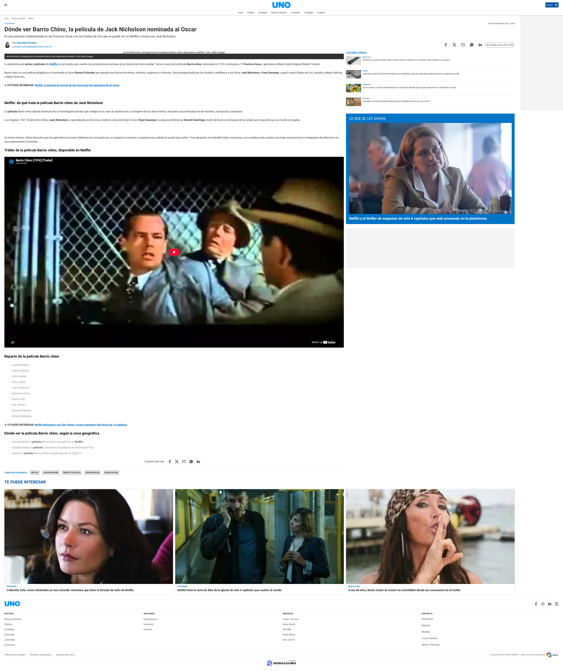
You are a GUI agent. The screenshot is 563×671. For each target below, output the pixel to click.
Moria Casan (354, 586)
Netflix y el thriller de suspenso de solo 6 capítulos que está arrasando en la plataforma (418, 218)
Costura (366, 98)
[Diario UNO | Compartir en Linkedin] (480, 44)
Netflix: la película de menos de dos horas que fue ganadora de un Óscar (77, 85)
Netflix (53, 64)
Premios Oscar (92, 473)
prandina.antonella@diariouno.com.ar (32, 46)
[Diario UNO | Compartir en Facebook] (445, 44)
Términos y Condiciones (41, 655)
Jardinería (367, 84)
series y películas (71, 473)
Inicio (240, 12)
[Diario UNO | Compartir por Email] (463, 44)
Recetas (426, 631)
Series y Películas (279, 12)
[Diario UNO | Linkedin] (550, 604)
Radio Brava (289, 634)
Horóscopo (427, 619)
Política (250, 12)
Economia (295, 12)
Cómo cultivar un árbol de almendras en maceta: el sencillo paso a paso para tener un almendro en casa (409, 87)
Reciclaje (366, 57)
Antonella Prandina (27, 42)
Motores (426, 625)
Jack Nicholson (50, 473)
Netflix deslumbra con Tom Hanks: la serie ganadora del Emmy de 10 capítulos (81, 424)
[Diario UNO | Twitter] (557, 604)
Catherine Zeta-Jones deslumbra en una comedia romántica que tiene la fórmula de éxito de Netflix (70, 590)
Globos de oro (111, 473)
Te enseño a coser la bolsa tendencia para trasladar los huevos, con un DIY (396, 101)
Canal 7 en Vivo (291, 619)
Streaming (12, 586)
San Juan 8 (289, 639)
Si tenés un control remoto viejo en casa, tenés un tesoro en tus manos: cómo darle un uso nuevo (406, 60)
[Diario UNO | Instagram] (543, 604)
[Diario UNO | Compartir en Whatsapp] (471, 44)
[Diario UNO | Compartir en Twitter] (454, 44)
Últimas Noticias (12, 619)
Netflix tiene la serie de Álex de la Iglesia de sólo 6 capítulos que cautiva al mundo (229, 590)
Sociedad (262, 12)
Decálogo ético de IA (65, 655)
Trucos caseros (429, 638)
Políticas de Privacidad (14, 655)
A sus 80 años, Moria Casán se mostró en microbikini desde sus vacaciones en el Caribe (404, 590)
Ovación (321, 12)
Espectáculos (150, 619)
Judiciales (9, 639)
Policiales (309, 12)
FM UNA (287, 629)
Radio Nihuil (289, 624)
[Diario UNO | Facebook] (536, 604)
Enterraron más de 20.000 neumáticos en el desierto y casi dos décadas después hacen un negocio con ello (411, 74)
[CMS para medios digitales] (281, 663)
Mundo (365, 71)
